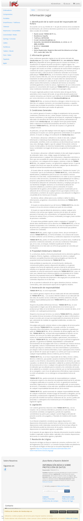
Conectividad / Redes (10, 35)
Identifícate (56, 4)
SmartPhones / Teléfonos (11, 22)
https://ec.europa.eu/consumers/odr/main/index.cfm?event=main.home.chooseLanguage (50, 450)
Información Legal (68, 497)
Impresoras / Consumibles (11, 31)
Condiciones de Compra (50, 501)
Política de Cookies (71, 518)
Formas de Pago (67, 501)
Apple (5, 63)
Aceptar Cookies (72, 512)
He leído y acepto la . (57, 486)
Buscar (67, 4)
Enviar (67, 491)
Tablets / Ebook (8, 51)
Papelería (6, 59)
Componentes (7, 14)
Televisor (6, 27)
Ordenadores (7, 10)
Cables (5, 43)
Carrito (77, 4)
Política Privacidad (48, 499)
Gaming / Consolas (9, 39)
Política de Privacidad (47, 482)
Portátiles (6, 18)
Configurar (54, 512)
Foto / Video (7, 55)
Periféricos (6, 47)
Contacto (46, 497)
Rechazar (62, 512)
